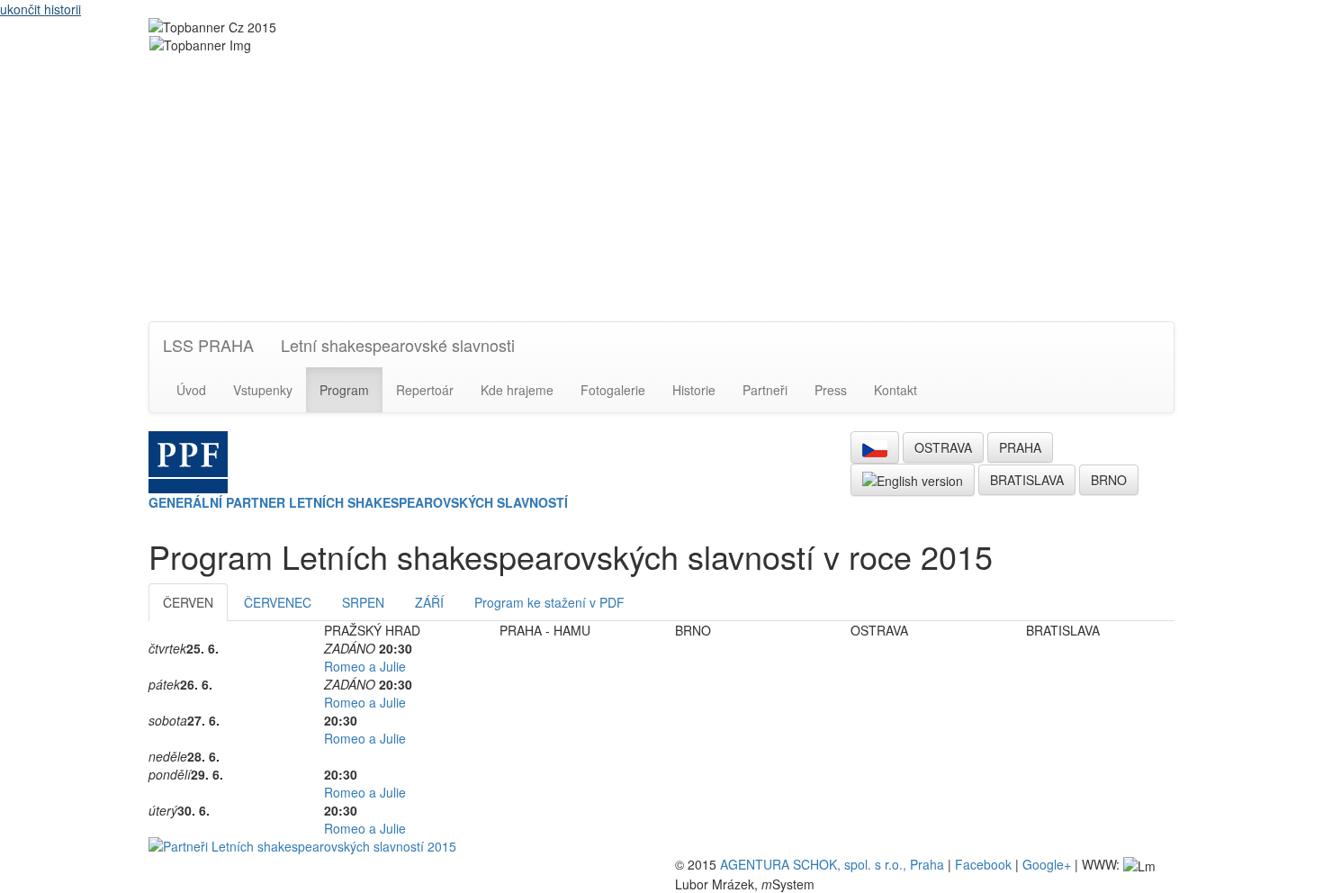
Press (830, 390)
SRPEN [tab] (363, 602)
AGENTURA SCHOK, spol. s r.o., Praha (832, 864)
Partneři (765, 390)
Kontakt (895, 390)
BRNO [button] (1109, 480)
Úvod (191, 390)
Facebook (983, 864)
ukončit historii (40, 9)
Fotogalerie (612, 390)
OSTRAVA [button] (943, 447)
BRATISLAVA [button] (1027, 480)
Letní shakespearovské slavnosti (398, 344)
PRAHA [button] (1020, 447)
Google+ (1046, 864)
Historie (694, 390)
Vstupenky (262, 390)
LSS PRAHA (208, 344)
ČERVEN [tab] (188, 602)
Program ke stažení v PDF (549, 602)
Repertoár (425, 390)
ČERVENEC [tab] (277, 602)
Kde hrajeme (517, 390)
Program (344, 390)
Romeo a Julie (365, 666)
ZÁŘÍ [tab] (429, 602)
